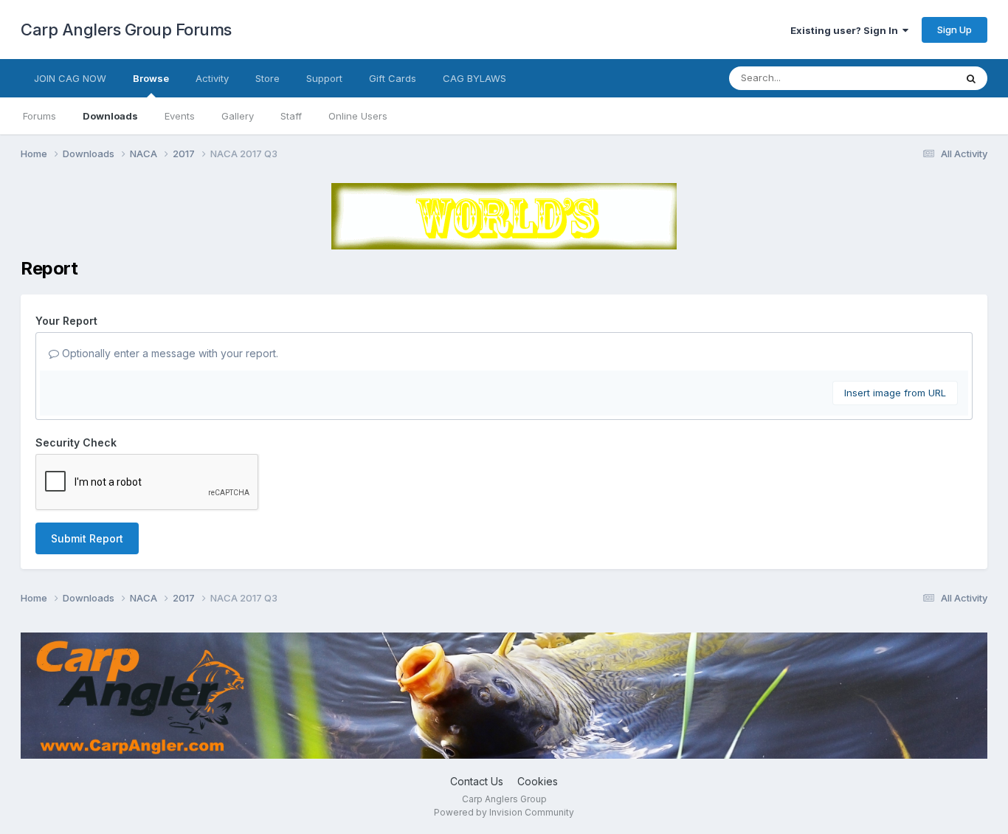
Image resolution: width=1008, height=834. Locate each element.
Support (324, 78)
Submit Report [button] (87, 538)
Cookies (537, 781)
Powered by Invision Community (504, 812)
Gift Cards (392, 78)
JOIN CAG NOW (70, 78)
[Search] (971, 78)
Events (180, 116)
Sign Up (954, 29)
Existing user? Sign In (846, 30)
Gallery (237, 116)
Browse (151, 78)
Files (924, 77)
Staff (291, 116)
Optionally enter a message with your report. (168, 353)
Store (267, 78)
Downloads (110, 116)
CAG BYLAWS (474, 78)
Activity (212, 78)
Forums (39, 116)
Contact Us (476, 781)
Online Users (357, 116)
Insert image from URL (895, 393)
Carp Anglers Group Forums (126, 29)
